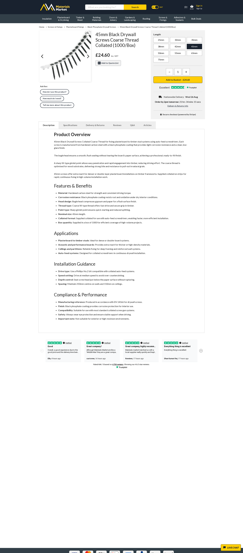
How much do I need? (52, 98)
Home (41, 27)
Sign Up (199, 8)
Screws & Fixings (55, 27)
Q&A (132, 125)
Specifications (70, 125)
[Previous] (42, 56)
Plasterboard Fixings (75, 27)
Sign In (199, 5)
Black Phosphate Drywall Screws (102, 27)
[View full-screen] (87, 33)
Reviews (117, 125)
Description (49, 125)
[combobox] (104, 7)
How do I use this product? (54, 92)
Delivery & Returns (95, 125)
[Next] (88, 56)
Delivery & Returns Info (177, 106)
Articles (147, 125)
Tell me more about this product (57, 105)
